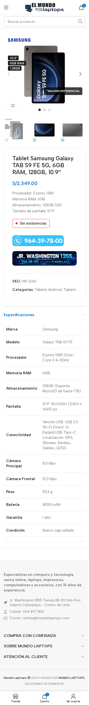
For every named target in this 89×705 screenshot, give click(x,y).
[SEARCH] (80, 21)
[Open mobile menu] (6, 7)
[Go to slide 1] (39, 110)
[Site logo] (44, 7)
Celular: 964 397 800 (27, 612)
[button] (9, 74)
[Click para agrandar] (13, 105)
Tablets (70, 289)
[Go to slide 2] (44, 110)
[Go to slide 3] (49, 110)
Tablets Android (48, 289)
